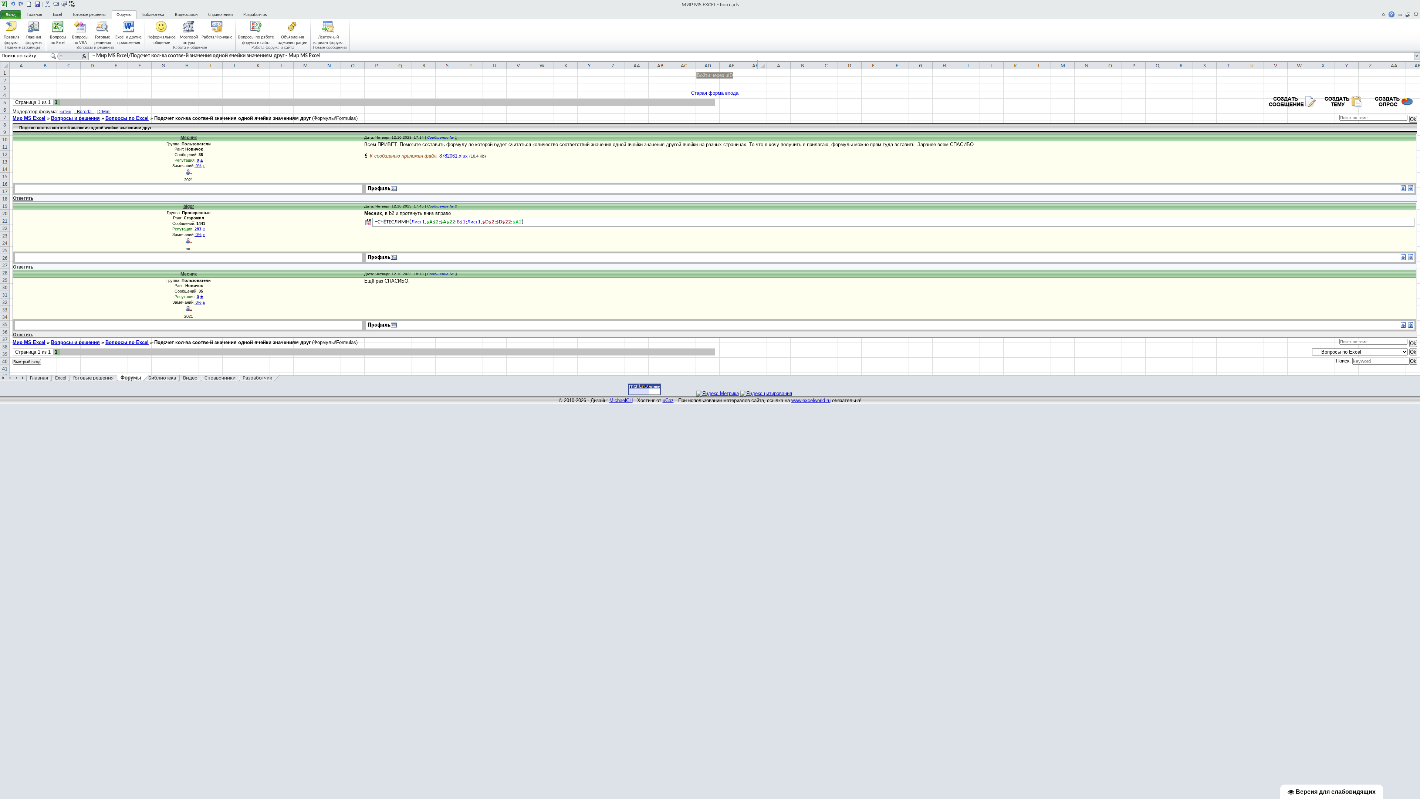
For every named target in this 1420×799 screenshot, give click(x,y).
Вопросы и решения (75, 118)
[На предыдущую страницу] (13, 4)
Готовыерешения (102, 39)
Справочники (220, 15)
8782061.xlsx (453, 156)
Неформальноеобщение (162, 39)
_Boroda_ (84, 111)
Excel (57, 15)
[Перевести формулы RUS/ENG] (72, 4)
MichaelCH (621, 400)
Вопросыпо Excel (58, 39)
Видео (190, 378)
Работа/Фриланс (217, 37)
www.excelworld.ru (811, 400)
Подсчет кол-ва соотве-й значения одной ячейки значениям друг (232, 118)
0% (198, 165)
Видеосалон (186, 15)
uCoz (668, 400)
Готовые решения (89, 15)
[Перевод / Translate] (368, 222)
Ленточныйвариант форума (328, 39)
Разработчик (255, 15)
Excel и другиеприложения (128, 39)
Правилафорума (12, 39)
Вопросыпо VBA (80, 39)
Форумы (124, 15)
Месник (188, 137)
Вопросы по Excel (127, 118)
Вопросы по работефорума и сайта (256, 39)
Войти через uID (715, 75)
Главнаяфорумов (34, 39)
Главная (34, 15)
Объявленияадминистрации (292, 39)
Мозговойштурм (189, 39)
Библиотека (153, 15)
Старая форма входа (714, 93)
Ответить (23, 198)
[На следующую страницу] (21, 4)
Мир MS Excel (29, 118)
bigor (188, 206)
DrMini (104, 111)
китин (65, 111)
